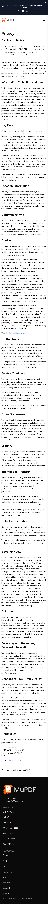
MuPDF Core (8, 812)
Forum (5, 855)
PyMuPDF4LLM (9, 838)
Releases (6, 866)
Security (6, 882)
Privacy (6, 893)
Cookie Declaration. (17, 333)
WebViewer (8, 828)
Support (6, 888)
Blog (5, 860)
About (5, 877)
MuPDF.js (6, 817)
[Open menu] (43, 19)
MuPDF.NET (7, 822)
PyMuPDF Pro (8, 844)
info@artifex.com (14, 760)
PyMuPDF (7, 833)
